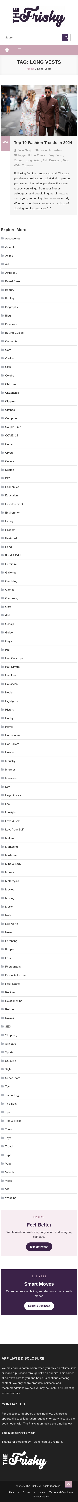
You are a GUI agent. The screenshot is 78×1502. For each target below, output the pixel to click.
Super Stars (12, 1077)
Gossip (9, 624)
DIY (7, 478)
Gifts (8, 606)
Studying (10, 1060)
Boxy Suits (55, 155)
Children (10, 384)
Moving (9, 898)
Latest (42, 1492)
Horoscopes (12, 735)
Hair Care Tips (14, 658)
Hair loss (10, 675)
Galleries (10, 572)
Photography (13, 966)
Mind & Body (13, 863)
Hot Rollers (12, 743)
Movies (9, 889)
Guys (8, 641)
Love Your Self (14, 829)
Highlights (11, 701)
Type (8, 1155)
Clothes (10, 409)
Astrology (11, 272)
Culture (9, 461)
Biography (11, 307)
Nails (8, 915)
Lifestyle (10, 812)
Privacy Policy (41, 1496)
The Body (11, 1103)
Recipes (10, 992)
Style (8, 1069)
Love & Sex (12, 821)
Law (7, 786)
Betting (9, 298)
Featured (11, 538)
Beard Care (12, 281)
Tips (7, 1112)
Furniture (11, 564)
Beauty (9, 289)
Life (7, 803)
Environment (13, 512)
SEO (8, 1026)
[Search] (65, 37)
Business (11, 324)
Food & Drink (13, 555)
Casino (9, 358)
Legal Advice (13, 795)
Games (9, 589)
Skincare (10, 1043)
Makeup (10, 838)
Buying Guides (14, 332)
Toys (8, 1137)
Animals (10, 247)
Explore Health (39, 1246)
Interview (11, 778)
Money (9, 872)
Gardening (12, 598)
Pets (8, 958)
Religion (10, 1009)
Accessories (12, 238)
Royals (9, 1018)
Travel (9, 1146)
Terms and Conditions (61, 1492)
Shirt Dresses (51, 160)
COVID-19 (11, 435)
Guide (9, 632)
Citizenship (12, 392)
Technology (12, 1095)
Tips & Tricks (13, 1120)
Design (9, 469)
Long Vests (32, 160)
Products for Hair (16, 975)
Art (7, 264)
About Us (14, 1492)
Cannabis (11, 341)
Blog (8, 315)
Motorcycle (12, 880)
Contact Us (29, 1492)
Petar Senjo (24, 150)
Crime (9, 444)
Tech (8, 1086)
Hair (7, 649)
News (8, 932)
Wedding (10, 1197)
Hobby (9, 718)
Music (9, 906)
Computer (11, 418)
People (9, 949)
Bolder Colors (36, 155)
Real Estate (12, 983)
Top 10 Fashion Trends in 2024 (43, 142)
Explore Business (39, 1305)
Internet (10, 769)
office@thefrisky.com (23, 1432)
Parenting (11, 940)
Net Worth (11, 923)
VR (7, 1189)
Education (11, 495)
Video (8, 1180)
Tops (66, 160)
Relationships (13, 1000)
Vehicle (9, 1172)
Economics (12, 486)
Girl (7, 615)
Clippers (10, 401)
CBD (8, 367)
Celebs (9, 375)
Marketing (11, 846)
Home (9, 726)
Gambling (11, 581)
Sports (9, 1052)
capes (18, 160)
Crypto (9, 452)
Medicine (11, 855)
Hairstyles (11, 683)
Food (8, 546)
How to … (11, 752)
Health (9, 692)
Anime (9, 255)
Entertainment (14, 504)
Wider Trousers (23, 165)
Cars (8, 349)
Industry (10, 761)
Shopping (11, 1035)
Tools (8, 1129)
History (9, 709)
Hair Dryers (12, 666)
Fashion (57, 150)
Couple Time (13, 426)
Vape (8, 1163)
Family (9, 521)
